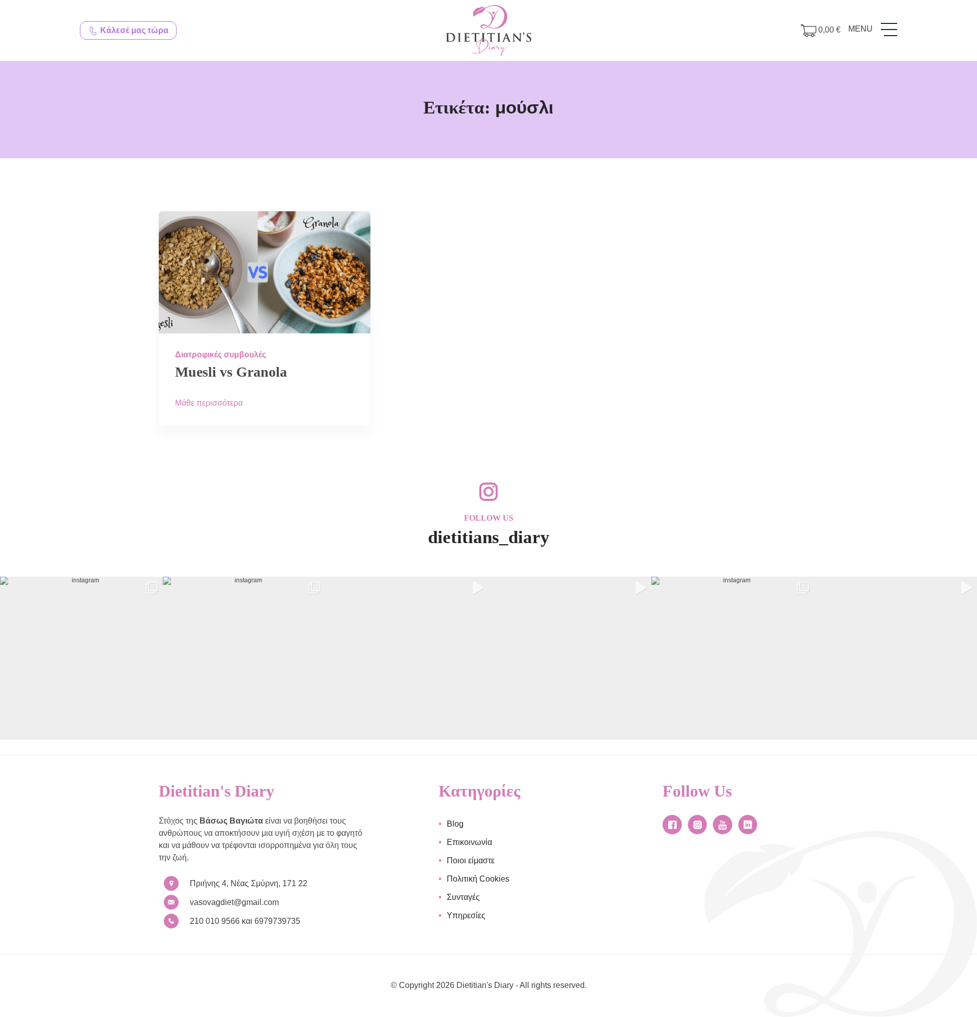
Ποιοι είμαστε (471, 860)
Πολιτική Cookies (478, 878)
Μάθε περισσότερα (209, 403)
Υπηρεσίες (466, 915)
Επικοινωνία (469, 842)
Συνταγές (463, 897)
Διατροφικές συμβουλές (220, 354)
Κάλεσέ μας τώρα (133, 30)
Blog (455, 824)
